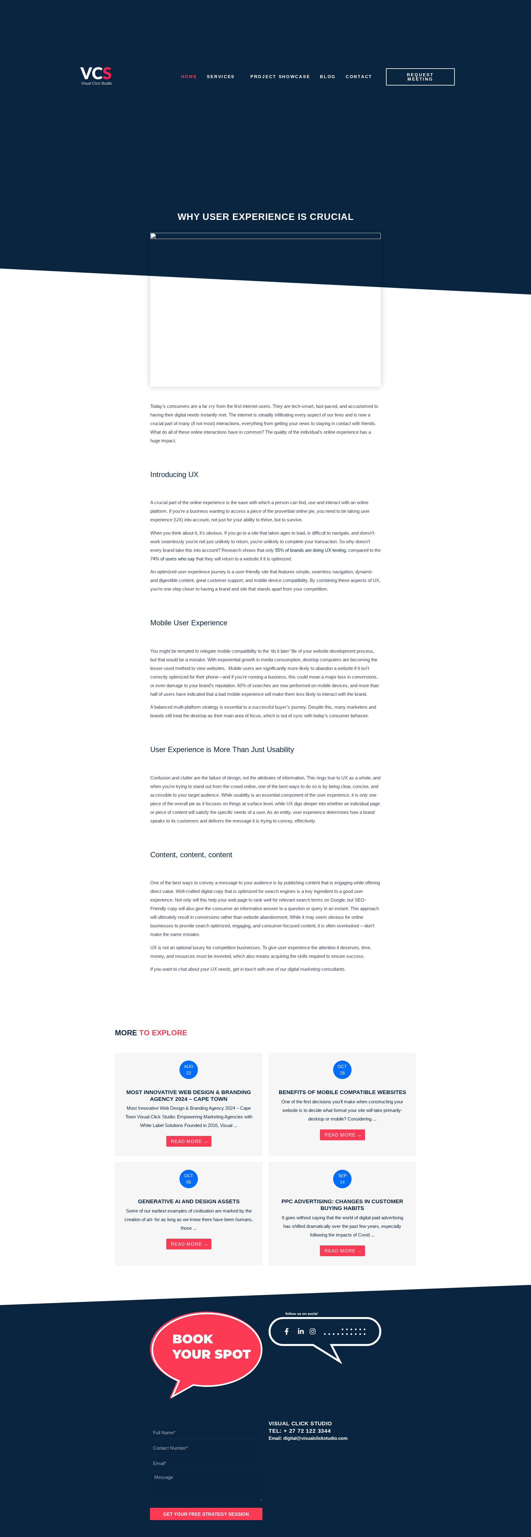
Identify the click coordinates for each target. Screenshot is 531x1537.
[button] (157, 988)
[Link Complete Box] (188, 1104)
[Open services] (238, 77)
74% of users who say (172, 558)
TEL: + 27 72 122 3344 (300, 1431)
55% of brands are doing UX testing (310, 550)
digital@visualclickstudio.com (315, 1438)
